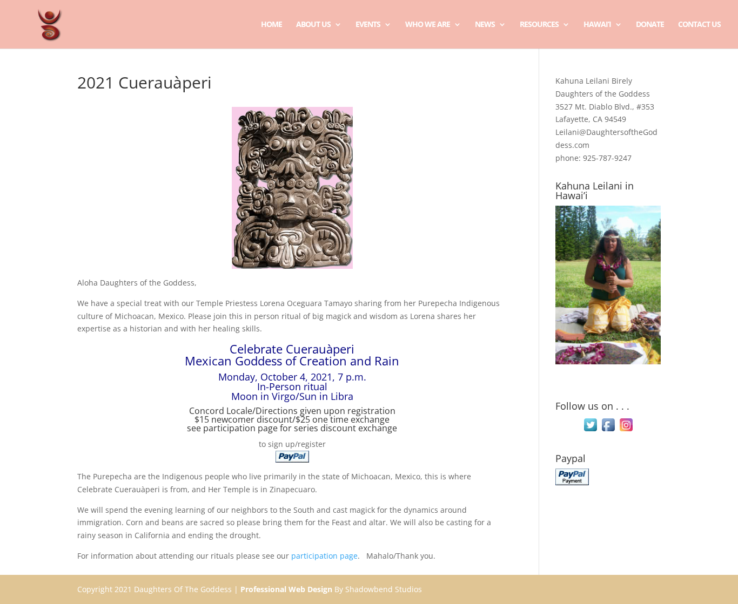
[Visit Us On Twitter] (590, 430)
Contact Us (699, 25)
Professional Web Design (286, 589)
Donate (650, 25)
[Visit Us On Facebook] (608, 430)
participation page (240, 428)
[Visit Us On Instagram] (626, 430)
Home (271, 25)
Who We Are (427, 25)
